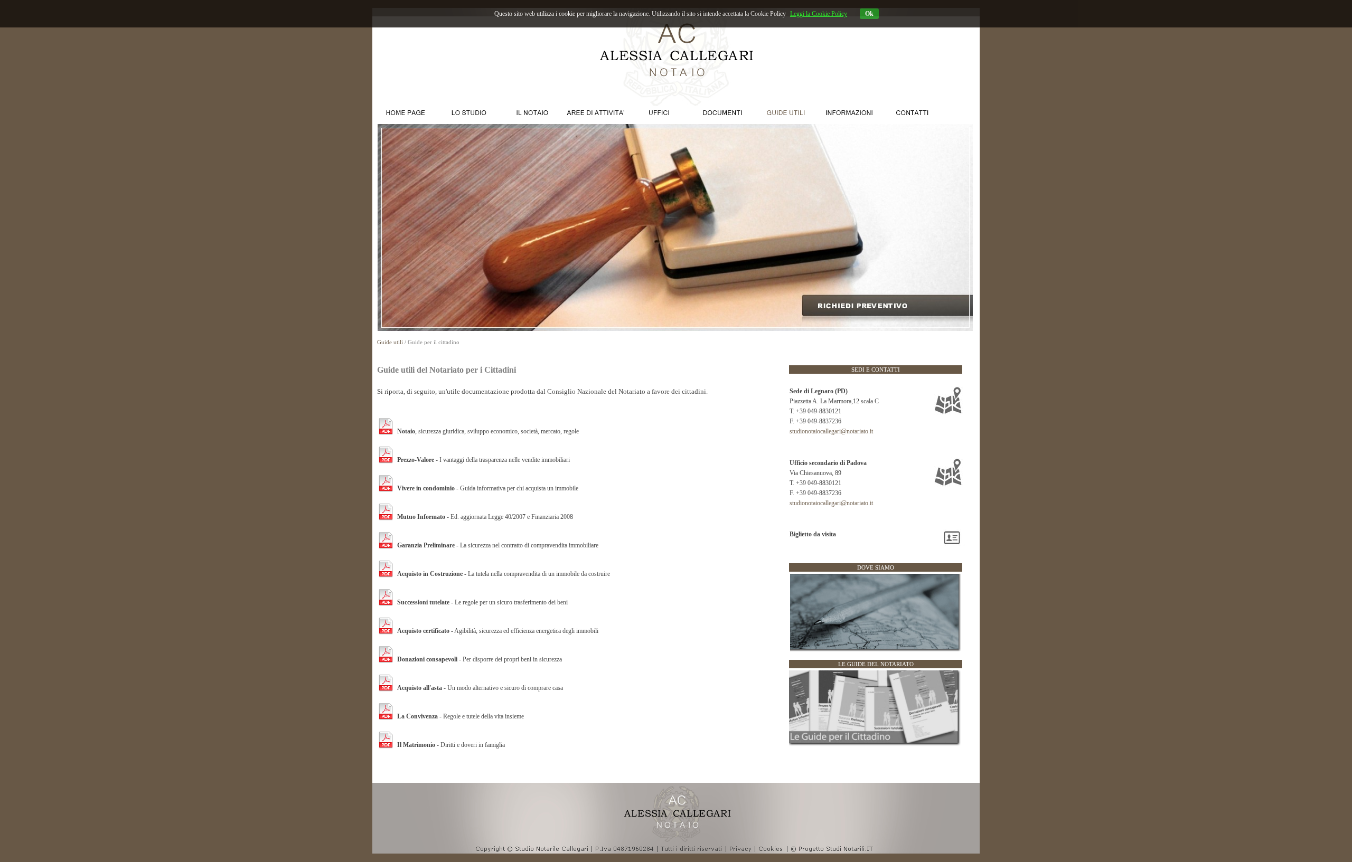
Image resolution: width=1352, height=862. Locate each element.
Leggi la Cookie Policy (818, 13)
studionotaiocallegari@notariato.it (831, 431)
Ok (869, 13)
